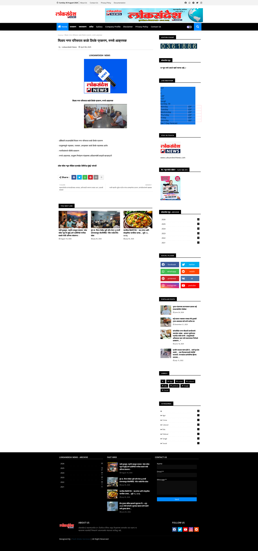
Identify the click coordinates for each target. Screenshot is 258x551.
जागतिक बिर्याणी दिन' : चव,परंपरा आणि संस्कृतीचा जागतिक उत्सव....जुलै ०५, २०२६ (136, 233)
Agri (171, 381)
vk (192, 278)
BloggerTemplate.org (111, 545)
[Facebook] (73, 177)
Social (166, 390)
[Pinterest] (90, 177)
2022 (180, 238)
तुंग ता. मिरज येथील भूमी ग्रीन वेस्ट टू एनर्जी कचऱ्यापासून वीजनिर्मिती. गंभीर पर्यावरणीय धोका (105, 233)
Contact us (94, 3)
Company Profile (113, 26)
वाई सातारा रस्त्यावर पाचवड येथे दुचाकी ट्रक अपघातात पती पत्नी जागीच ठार (185, 319)
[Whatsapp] (85, 177)
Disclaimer (128, 26)
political (175, 386)
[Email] (96, 177)
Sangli (186, 386)
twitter (192, 264)
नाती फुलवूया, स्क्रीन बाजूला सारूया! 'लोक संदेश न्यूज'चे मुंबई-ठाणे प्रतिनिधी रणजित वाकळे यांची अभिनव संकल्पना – (73, 233)
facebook (172, 264)
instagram (171, 285)
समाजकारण (83, 26)
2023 (180, 233)
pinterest (172, 278)
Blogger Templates (78, 545)
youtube (192, 285)
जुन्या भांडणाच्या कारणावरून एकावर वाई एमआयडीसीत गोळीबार (185, 307)
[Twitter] (79, 177)
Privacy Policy (106, 3)
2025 (180, 224)
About (171, 545)
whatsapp (171, 271)
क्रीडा (91, 26)
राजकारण (73, 26)
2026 (180, 219)
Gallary (99, 26)
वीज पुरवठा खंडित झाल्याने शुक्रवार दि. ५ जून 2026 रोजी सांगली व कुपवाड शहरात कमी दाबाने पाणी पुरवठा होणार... (133, 506)
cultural (191, 381)
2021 (180, 242)
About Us (83, 3)
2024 (180, 228)
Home (64, 26)
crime (180, 381)
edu (165, 386)
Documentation (119, 3)
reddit (192, 271)
